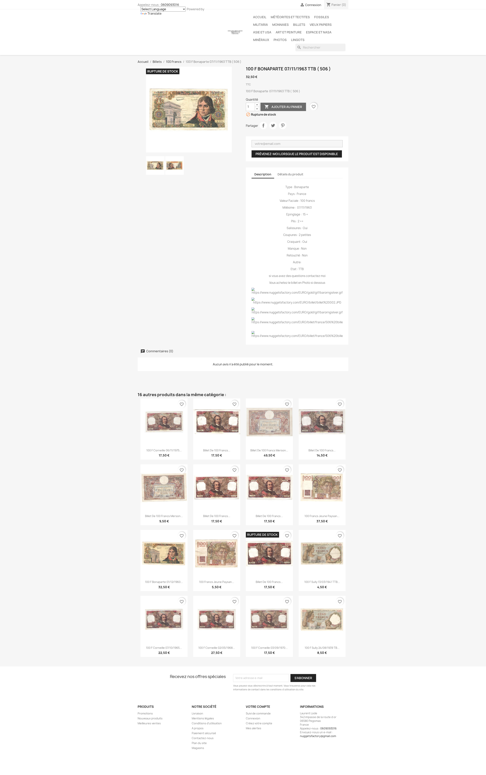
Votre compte (258, 707)
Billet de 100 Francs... (216, 450)
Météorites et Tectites (290, 17)
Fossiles (321, 17)
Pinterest (282, 125)
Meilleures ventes (149, 723)
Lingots (298, 40)
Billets (299, 25)
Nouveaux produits (150, 718)
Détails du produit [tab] (290, 174)
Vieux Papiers (321, 25)
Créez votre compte (259, 723)
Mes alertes (253, 728)
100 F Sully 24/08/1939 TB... (322, 648)
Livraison (197, 713)
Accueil (259, 17)
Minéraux (261, 40)
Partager (263, 125)
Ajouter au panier (283, 106)
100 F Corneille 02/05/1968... (216, 648)
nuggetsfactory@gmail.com (318, 736)
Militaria (260, 25)
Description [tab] (262, 174)
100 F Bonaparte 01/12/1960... (164, 582)
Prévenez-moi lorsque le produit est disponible (297, 154)
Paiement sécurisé (204, 733)
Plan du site (199, 743)
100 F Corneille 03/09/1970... (269, 648)
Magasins (198, 748)
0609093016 (170, 5)
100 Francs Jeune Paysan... (322, 516)
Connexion (253, 718)
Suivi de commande (258, 713)
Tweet (273, 125)
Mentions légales (203, 718)
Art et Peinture (289, 32)
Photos (280, 40)
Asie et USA (262, 32)
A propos (198, 728)
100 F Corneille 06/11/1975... (164, 450)
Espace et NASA (318, 32)
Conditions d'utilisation (207, 723)
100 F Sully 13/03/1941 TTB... (322, 582)
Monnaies (280, 25)
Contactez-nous (203, 738)
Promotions (145, 713)
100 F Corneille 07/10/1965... (164, 648)
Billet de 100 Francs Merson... (269, 450)
